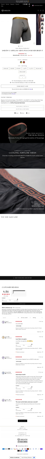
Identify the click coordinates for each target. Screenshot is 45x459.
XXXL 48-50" (22, 71)
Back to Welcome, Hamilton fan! (23, 277)
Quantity (22, 75)
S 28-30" (12, 68)
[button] (19, 290)
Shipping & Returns (22, 109)
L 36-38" (25, 68)
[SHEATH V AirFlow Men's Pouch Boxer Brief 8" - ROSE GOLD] (23, 266)
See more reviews (22, 420)
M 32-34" (19, 68)
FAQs (2, 6)
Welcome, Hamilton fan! (24, 48)
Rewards (17, 4)
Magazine (12, 4)
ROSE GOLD (24, 62)
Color (22, 59)
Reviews (7, 4)
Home (17, 48)
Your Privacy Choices (26, 457)
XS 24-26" (6, 68)
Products (3, 4)
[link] (22, 53)
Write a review (22, 303)
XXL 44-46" (38, 68)
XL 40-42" (31, 68)
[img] (17, 307)
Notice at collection (15, 457)
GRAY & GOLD (21, 62)
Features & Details (22, 106)
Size (21, 65)
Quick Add (22, 261)
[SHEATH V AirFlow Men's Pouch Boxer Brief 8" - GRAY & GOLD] (21, 266)
